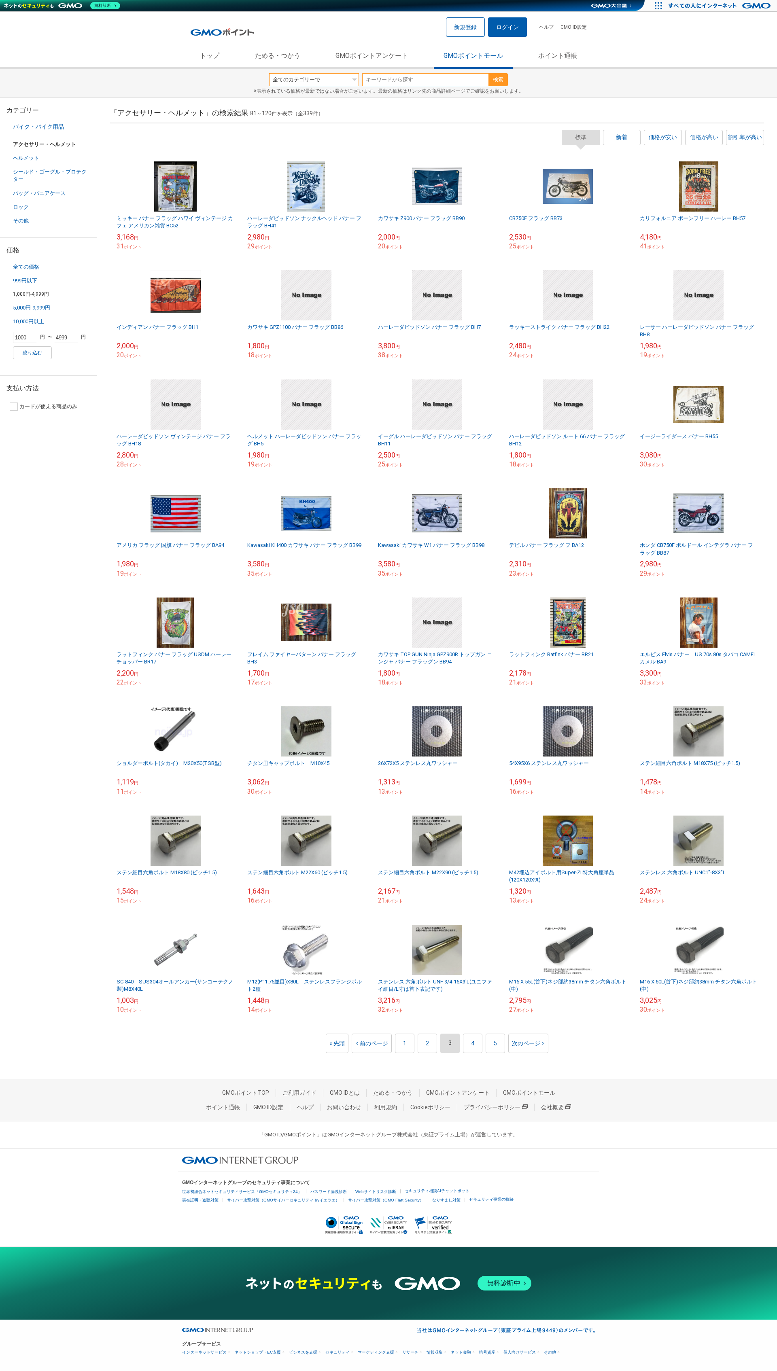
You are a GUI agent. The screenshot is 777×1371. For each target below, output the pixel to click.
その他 (21, 221)
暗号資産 (487, 1352)
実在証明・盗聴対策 (200, 1200)
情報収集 (435, 1352)
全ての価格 (26, 267)
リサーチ (410, 1352)
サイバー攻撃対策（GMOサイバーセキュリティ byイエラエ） (283, 1200)
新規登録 (465, 27)
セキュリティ (337, 1352)
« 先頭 (337, 1043)
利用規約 (385, 1107)
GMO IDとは (345, 1092)
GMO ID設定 (573, 27)
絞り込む (32, 353)
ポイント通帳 (557, 55)
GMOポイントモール (473, 55)
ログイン (507, 27)
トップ (209, 55)
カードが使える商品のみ (48, 406)
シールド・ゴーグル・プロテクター (50, 175)
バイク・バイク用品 (38, 126)
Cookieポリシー (430, 1107)
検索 (498, 79)
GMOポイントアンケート (371, 55)
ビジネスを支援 (303, 1352)
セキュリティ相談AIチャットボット (437, 1191)
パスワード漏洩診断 (328, 1191)
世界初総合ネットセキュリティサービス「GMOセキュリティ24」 (242, 1191)
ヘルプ (546, 27)
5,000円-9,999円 (31, 308)
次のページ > (528, 1043)
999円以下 (25, 281)
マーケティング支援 (376, 1352)
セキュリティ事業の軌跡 (491, 1199)
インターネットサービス (204, 1352)
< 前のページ (371, 1043)
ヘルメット (26, 158)
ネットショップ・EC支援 (258, 1352)
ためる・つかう (277, 55)
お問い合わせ (344, 1107)
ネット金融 (461, 1352)
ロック (21, 207)
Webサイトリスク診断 (375, 1191)
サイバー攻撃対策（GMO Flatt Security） (386, 1200)
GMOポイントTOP (245, 1092)
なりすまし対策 (446, 1200)
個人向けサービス (519, 1352)
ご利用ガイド (299, 1092)
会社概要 (552, 1107)
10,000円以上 (28, 321)
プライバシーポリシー (492, 1107)
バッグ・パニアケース (39, 193)
